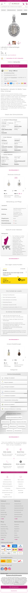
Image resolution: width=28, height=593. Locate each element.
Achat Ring (3, 524)
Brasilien (16, 164)
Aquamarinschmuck (19, 508)
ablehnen (17, 582)
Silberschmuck (13, 426)
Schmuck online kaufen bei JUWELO (14, 417)
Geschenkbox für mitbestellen (14, 58)
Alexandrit (16, 524)
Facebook (2, 568)
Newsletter (20, 490)
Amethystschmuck (18, 506)
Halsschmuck (9, 430)
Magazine (20, 486)
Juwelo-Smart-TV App (7, 490)
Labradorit (4, 140)
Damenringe (3, 512)
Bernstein (16, 531)
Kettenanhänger (21, 426)
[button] (1, 3)
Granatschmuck (18, 516)
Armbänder (3, 508)
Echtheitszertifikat (7, 482)
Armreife (3, 510)
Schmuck (3, 10)
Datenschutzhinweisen (18, 584)
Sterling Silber (18, 126)
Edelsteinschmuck (11, 10)
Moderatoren (21, 482)
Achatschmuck (17, 504)
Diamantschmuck (18, 514)
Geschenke (19, 10)
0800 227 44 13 (7, 467)
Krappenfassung (18, 147)
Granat (16, 535)
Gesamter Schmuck (5, 504)
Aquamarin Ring (4, 529)
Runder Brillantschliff (19, 161)
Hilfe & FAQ (7, 494)
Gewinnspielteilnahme (7, 486)
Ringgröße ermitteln (7, 497)
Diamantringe (4, 514)
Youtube (5, 568)
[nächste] (25, 188)
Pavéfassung (5, 164)
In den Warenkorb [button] (14, 66)
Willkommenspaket (7, 484)
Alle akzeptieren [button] (14, 587)
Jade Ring (3, 537)
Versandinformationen (7, 492)
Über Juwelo (21, 479)
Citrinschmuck (17, 512)
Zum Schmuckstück (13, 170)
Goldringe (3, 516)
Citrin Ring (3, 531)
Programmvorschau (20, 488)
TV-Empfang (7, 488)
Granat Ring (3, 535)
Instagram (9, 568)
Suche (26, 6)
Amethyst (16, 526)
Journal (20, 492)
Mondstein (16, 537)
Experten (21, 484)
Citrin (15, 533)
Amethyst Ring (4, 526)
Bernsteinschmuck (18, 510)
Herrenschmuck (18, 430)
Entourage (4, 133)
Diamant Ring (4, 533)
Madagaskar (17, 150)
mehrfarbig (4, 150)
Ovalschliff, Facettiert (7, 147)
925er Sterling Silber (7, 129)
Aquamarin (16, 529)
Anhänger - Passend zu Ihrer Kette (19, 422)
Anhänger (3, 506)
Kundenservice (7, 479)
